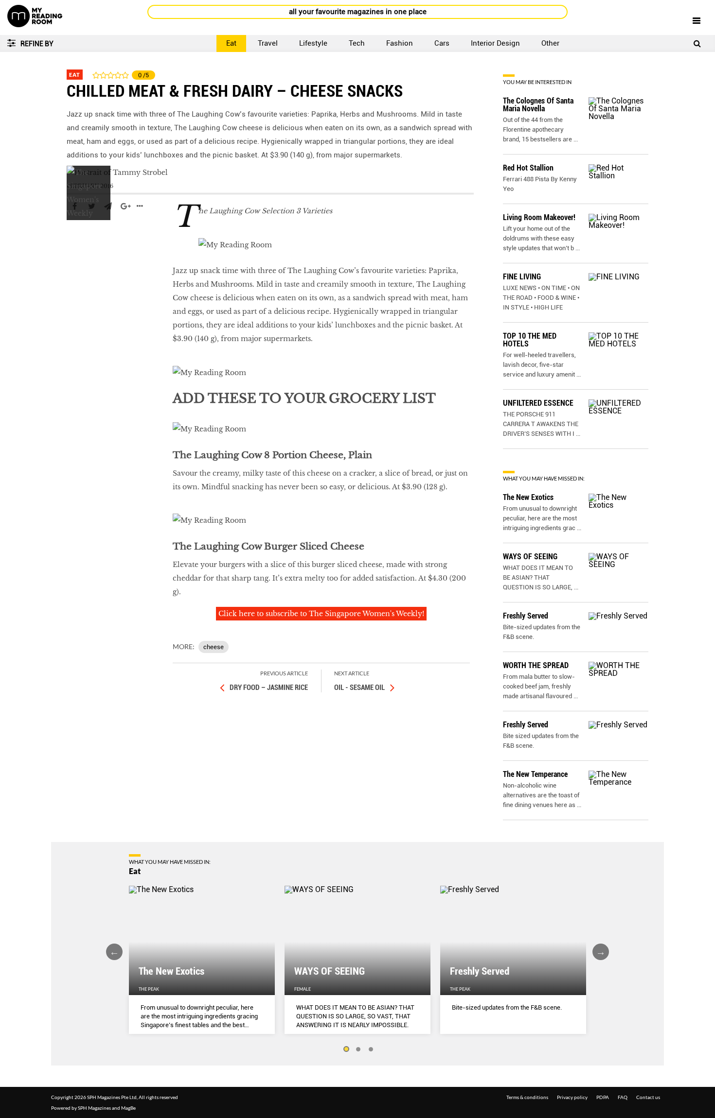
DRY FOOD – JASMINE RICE (269, 687)
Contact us (648, 1097)
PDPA (602, 1097)
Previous (114, 952)
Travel (268, 43)
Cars (441, 43)
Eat (231, 43)
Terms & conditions (527, 1097)
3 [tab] (371, 1049)
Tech (357, 43)
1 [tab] (345, 1049)
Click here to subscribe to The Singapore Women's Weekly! (321, 613)
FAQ (622, 1097)
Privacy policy (572, 1097)
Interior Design (495, 43)
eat (72, 235)
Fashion (399, 43)
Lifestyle (313, 43)
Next (600, 952)
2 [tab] (358, 1049)
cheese (213, 647)
